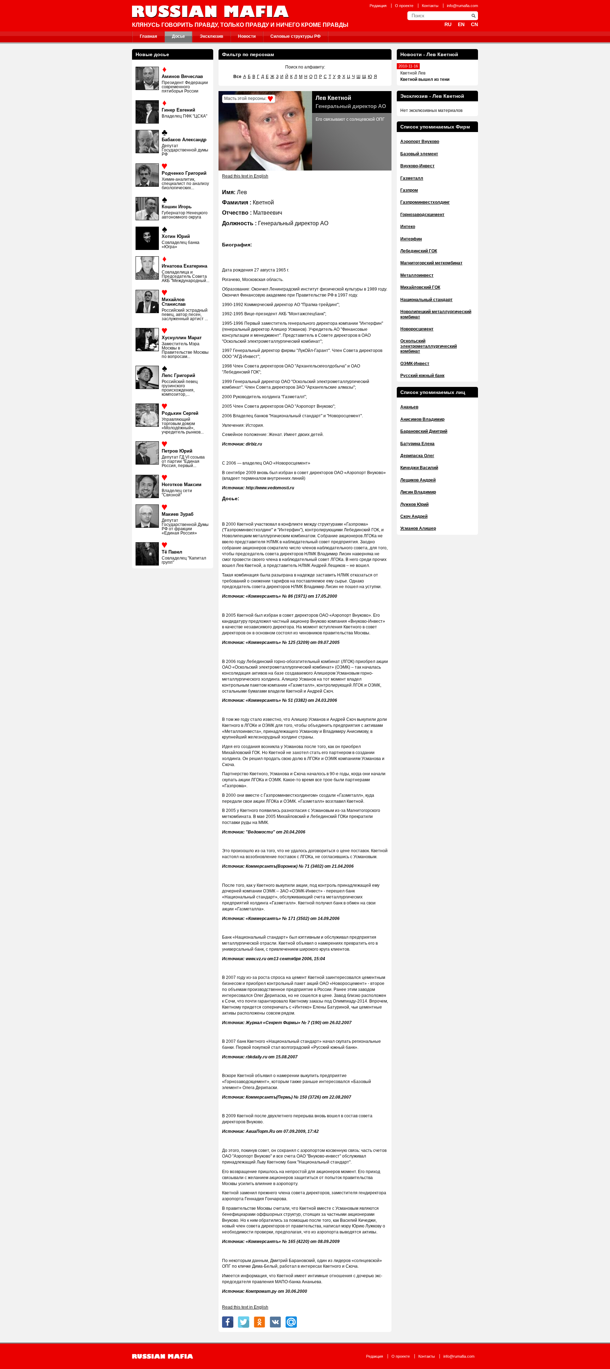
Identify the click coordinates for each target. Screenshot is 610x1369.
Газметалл (411, 178)
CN (474, 24)
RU (447, 24)
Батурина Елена (417, 443)
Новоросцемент (416, 329)
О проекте (404, 6)
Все (237, 76)
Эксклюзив (211, 36)
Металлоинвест (416, 275)
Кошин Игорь (177, 206)
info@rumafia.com (462, 6)
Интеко (407, 226)
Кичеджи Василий (419, 467)
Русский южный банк (422, 375)
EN (461, 24)
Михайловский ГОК (420, 287)
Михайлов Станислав (174, 302)
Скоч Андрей (413, 516)
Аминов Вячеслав (182, 76)
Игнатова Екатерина (184, 266)
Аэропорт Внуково (419, 141)
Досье (178, 36)
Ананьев (409, 407)
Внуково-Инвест (417, 165)
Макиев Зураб (177, 514)
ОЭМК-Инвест (414, 363)
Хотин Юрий (176, 236)
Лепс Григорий (178, 375)
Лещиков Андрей (418, 480)
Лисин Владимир (418, 492)
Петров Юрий (177, 451)
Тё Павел (172, 552)
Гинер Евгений (178, 110)
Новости (247, 36)
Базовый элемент (419, 153)
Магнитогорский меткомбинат (431, 263)
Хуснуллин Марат (182, 337)
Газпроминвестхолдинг (425, 202)
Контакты (430, 6)
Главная (148, 36)
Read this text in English (245, 176)
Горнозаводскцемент (422, 214)
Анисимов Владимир (422, 419)
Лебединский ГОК (418, 251)
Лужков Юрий (414, 504)
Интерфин (411, 239)
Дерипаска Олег (417, 455)
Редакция (378, 6)
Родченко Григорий (184, 173)
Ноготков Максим (182, 484)
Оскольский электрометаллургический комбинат (428, 346)
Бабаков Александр (184, 139)
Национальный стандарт (426, 299)
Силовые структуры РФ (295, 36)
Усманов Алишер (418, 528)
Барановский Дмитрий (423, 431)
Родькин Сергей (180, 413)
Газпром (409, 190)
